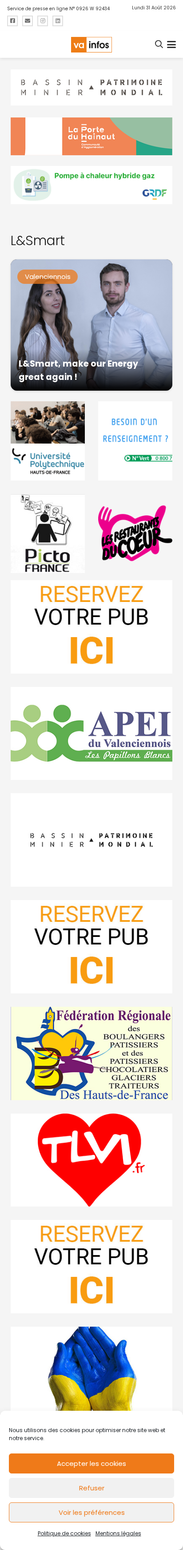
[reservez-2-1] (91, 627)
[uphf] (48, 440)
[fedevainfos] (91, 1053)
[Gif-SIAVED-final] (135, 440)
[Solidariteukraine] (91, 1373)
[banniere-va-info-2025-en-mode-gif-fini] (91, 185)
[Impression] (91, 733)
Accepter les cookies (91, 1463)
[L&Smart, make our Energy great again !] (91, 325)
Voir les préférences (92, 1512)
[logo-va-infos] (91, 44)
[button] (159, 44)
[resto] (135, 533)
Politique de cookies (64, 1533)
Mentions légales (118, 1533)
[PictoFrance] (48, 533)
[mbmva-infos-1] (91, 840)
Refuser (91, 1488)
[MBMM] (91, 88)
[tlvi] (91, 1160)
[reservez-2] (91, 946)
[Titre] (12, 21)
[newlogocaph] (91, 136)
